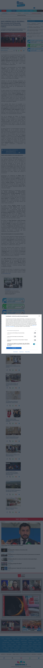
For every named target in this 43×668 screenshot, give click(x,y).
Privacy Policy (27, 351)
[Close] (40, 316)
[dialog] (21, 334)
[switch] (34, 333)
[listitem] (21, 330)
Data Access (21, 351)
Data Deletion (15, 351)
